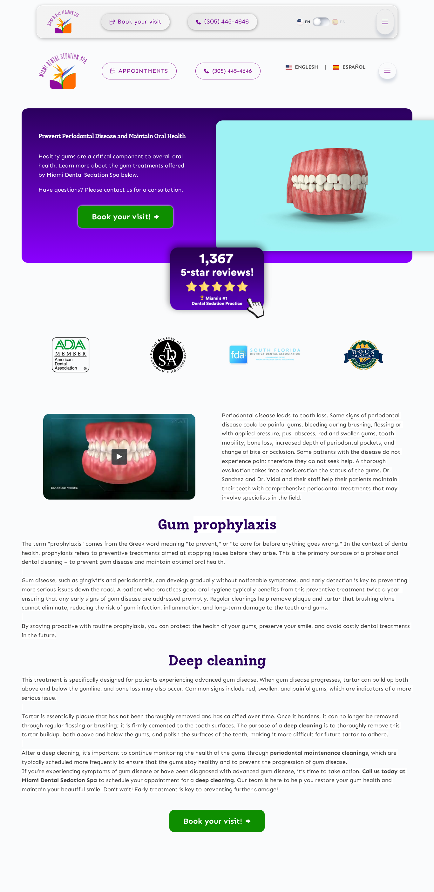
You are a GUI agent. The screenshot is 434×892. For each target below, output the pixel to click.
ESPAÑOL (353, 67)
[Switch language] (321, 21)
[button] (385, 22)
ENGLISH (306, 67)
